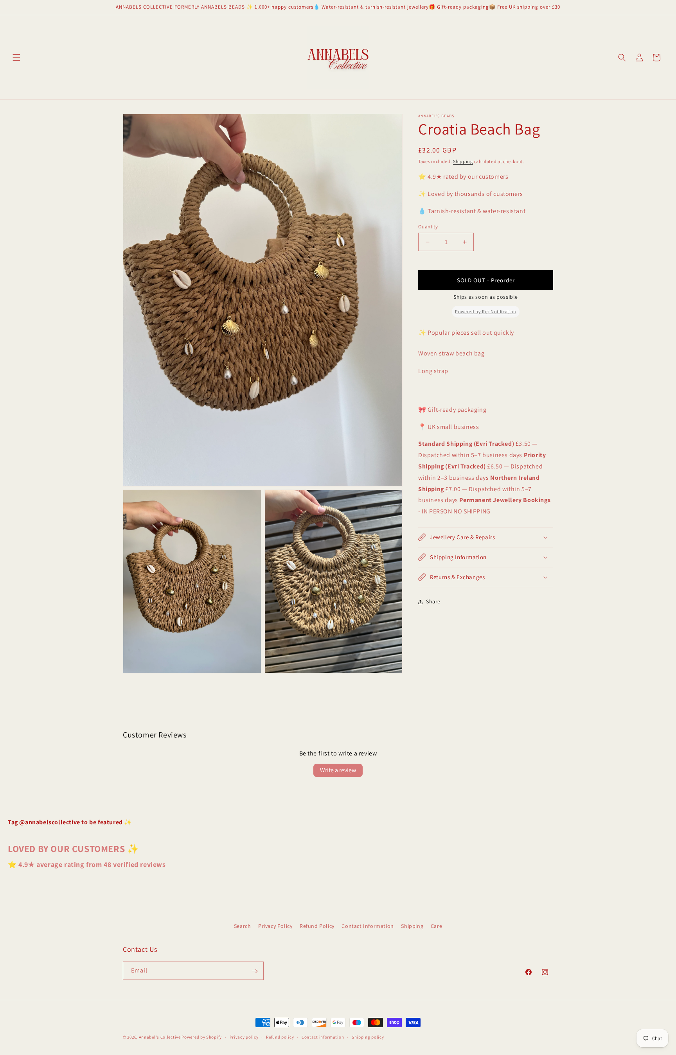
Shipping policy (368, 1036)
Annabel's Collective (160, 1037)
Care (436, 925)
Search (242, 925)
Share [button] (433, 601)
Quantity (428, 226)
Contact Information (368, 925)
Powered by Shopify (202, 1037)
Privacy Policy (275, 925)
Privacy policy (244, 1036)
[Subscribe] (254, 971)
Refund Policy (317, 925)
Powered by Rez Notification (485, 311)
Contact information (323, 1036)
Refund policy (280, 1036)
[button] (16, 57)
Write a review (338, 770)
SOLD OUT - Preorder (486, 280)
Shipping (463, 161)
